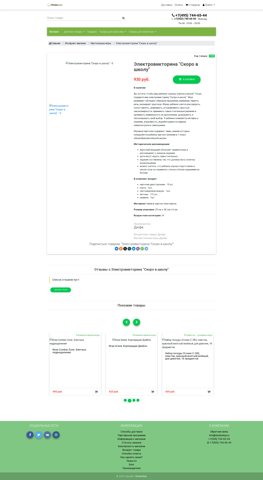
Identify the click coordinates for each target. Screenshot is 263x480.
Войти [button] (209, 4)
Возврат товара (131, 449)
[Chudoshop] (54, 5)
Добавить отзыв (60, 290)
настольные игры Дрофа (152, 238)
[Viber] (138, 249)
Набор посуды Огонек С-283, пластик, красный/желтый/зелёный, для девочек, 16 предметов (187, 356)
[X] (125, 249)
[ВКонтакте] (116, 249)
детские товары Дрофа (151, 234)
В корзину (188, 79)
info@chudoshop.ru (219, 435)
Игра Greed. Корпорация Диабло (128, 345)
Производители (131, 468)
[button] (69, 81)
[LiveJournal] (129, 249)
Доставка (166, 4)
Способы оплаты (131, 453)
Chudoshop (141, 476)
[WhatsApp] (142, 249)
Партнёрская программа (132, 435)
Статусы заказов (131, 442)
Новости (132, 460)
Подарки (92, 31)
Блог (131, 464)
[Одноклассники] (121, 249)
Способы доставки (131, 431)
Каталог (54, 31)
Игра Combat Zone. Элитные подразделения (69, 351)
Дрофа (138, 227)
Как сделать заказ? (131, 457)
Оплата (179, 4)
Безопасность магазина (131, 446)
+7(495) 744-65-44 (219, 438)
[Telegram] (146, 249)
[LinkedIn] (133, 249)
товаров (194, 4)
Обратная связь (219, 431)
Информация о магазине (131, 438)
